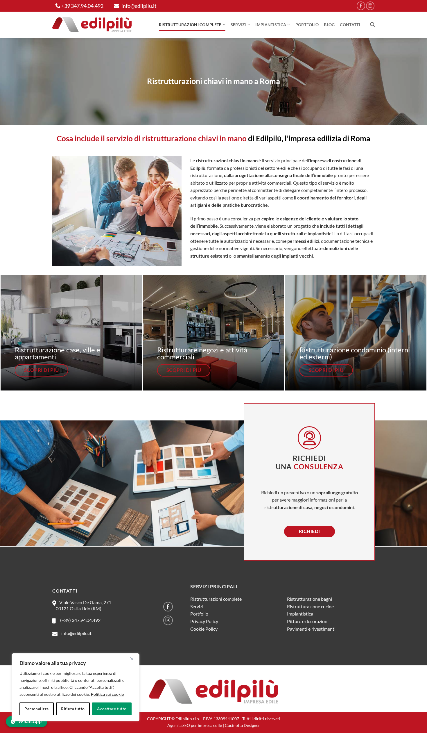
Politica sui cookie (107, 694)
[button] (372, 24)
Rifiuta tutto (73, 708)
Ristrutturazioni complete (190, 24)
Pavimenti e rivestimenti (311, 629)
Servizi (238, 24)
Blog (329, 24)
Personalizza (36, 708)
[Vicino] (131, 658)
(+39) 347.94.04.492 (79, 620)
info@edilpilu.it (139, 6)
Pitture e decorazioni (308, 621)
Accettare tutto (111, 708)
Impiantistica (270, 24)
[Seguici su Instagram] (370, 5)
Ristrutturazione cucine (310, 606)
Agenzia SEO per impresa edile (194, 725)
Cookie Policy (204, 629)
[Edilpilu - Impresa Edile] (92, 24)
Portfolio (307, 24)
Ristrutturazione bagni (309, 599)
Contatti (350, 24)
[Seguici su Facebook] (361, 5)
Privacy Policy (204, 621)
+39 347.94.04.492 (81, 6)
